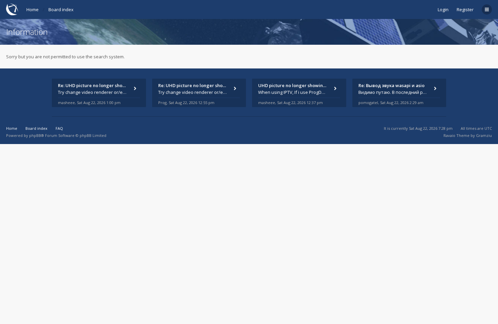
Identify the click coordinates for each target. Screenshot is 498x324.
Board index (61, 9)
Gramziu (484, 135)
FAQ (59, 128)
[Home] (12, 9)
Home (32, 9)
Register (465, 9)
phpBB (35, 135)
